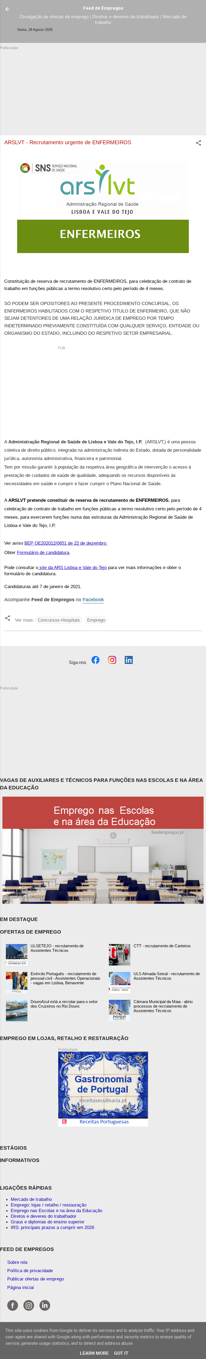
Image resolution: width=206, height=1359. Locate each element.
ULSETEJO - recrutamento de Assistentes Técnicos (57, 948)
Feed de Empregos (103, 8)
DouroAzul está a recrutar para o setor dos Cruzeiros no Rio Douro (64, 1003)
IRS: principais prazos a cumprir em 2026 (52, 1227)
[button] (198, 144)
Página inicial (20, 1287)
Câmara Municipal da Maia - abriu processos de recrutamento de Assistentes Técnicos (163, 1006)
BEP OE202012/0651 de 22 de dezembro (66, 543)
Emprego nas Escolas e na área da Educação (56, 1210)
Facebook (93, 599)
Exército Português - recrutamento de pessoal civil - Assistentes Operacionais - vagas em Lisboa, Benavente (65, 978)
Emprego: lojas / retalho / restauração (48, 1205)
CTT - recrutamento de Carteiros (162, 946)
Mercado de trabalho (31, 1199)
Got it (121, 1353)
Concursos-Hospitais (59, 620)
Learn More (94, 1353)
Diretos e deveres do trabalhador (43, 1216)
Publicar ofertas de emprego (35, 1279)
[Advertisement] (103, 87)
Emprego (96, 620)
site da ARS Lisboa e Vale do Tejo (72, 567)
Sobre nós (17, 1262)
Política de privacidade (30, 1270)
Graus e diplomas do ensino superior (47, 1221)
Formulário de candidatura (43, 552)
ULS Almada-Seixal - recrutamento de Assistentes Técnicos (167, 976)
